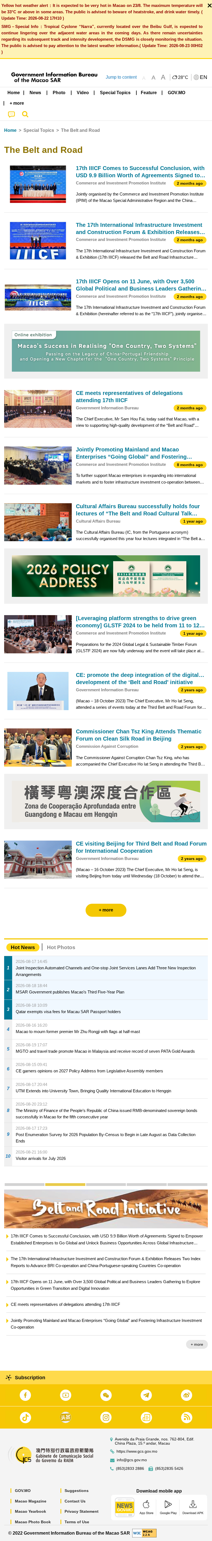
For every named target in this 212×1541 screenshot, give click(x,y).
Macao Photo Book (33, 1522)
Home (10, 130)
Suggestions (77, 1490)
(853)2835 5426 (169, 1468)
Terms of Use (77, 1522)
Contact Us (75, 1501)
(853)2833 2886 (130, 1468)
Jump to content (121, 77)
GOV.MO (23, 1490)
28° (183, 77)
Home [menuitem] (13, 92)
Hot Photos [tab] (61, 947)
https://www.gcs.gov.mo (136, 1451)
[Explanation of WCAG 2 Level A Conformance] (144, 1532)
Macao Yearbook (30, 1511)
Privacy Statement (82, 1511)
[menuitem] (36, 92)
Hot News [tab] (23, 947)
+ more (197, 1344)
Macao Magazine (30, 1501)
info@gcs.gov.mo (132, 1460)
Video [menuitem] (83, 92)
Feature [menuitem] (149, 92)
